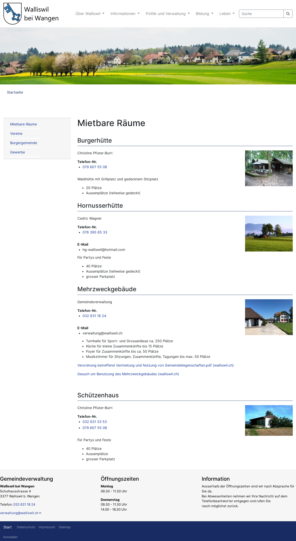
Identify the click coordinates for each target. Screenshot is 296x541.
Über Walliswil (88, 13)
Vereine (16, 133)
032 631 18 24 (94, 316)
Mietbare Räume (23, 124)
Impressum (47, 527)
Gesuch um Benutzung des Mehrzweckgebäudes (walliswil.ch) (128, 374)
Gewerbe (17, 152)
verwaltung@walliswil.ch (19, 513)
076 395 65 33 (95, 232)
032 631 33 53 (95, 421)
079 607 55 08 (95, 167)
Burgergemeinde (23, 143)
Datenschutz (26, 527)
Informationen (124, 13)
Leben (226, 13)
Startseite (15, 92)
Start (7, 527)
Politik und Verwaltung (166, 13)
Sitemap (65, 527)
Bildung (203, 13)
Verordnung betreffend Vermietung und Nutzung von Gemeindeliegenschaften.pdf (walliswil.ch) (155, 365)
